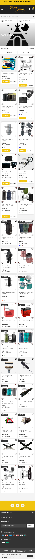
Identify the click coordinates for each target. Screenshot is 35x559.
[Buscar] (32, 16)
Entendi (30, 556)
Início (2, 48)
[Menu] (2, 9)
